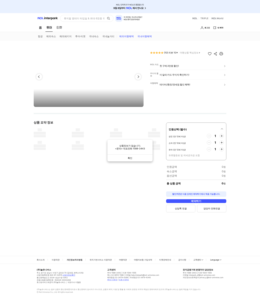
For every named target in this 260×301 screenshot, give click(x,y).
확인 (130, 158)
